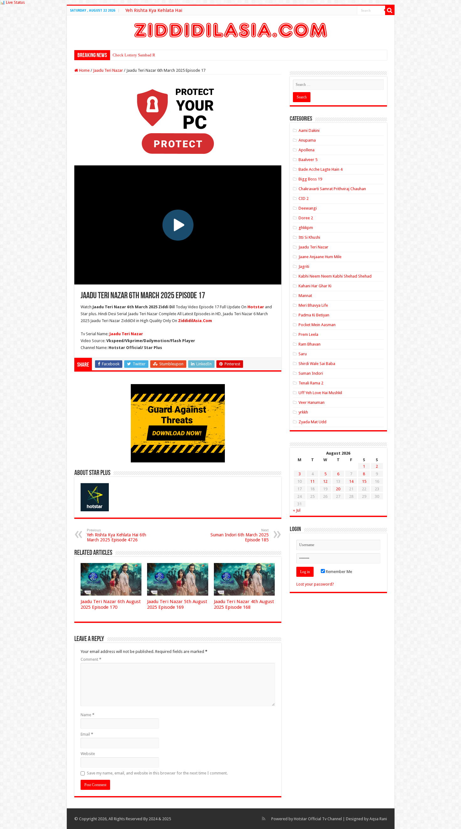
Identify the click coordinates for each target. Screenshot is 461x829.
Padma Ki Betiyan (314, 315)
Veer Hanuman (312, 402)
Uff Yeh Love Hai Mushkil (320, 392)
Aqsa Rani (378, 818)
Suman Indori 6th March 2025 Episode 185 (239, 535)
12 (325, 481)
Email (87, 734)
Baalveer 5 (308, 159)
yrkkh (303, 412)
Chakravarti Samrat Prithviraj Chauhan (332, 188)
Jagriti (304, 266)
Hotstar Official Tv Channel (318, 818)
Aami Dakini (309, 130)
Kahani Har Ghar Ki (315, 286)
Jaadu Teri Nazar (108, 70)
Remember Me (338, 571)
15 (364, 481)
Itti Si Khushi (309, 237)
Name (87, 714)
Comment (91, 659)
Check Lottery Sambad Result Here (142, 55)
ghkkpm (306, 227)
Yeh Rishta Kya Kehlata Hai (153, 10)
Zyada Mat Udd (312, 422)
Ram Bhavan (310, 344)
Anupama (307, 140)
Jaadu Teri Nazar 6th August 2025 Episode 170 (111, 604)
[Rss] (263, 818)
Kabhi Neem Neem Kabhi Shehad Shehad (335, 276)
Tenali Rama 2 (311, 383)
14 (351, 481)
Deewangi (308, 208)
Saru (303, 354)
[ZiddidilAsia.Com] (230, 29)
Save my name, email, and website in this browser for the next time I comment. (157, 773)
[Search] (390, 10)
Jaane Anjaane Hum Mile (320, 256)
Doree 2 (306, 218)
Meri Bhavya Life (313, 305)
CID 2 (304, 198)
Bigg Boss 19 (310, 179)
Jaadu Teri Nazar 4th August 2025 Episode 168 (244, 604)
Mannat (305, 295)
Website (88, 753)
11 (312, 481)
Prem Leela (308, 334)
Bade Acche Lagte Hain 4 (320, 169)
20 (338, 489)
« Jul (296, 510)
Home (84, 70)
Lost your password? (315, 584)
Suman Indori (311, 373)
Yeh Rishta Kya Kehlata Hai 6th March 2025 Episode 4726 (116, 535)
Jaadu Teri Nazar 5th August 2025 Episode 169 (177, 604)
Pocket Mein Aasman (317, 324)
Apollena (307, 150)
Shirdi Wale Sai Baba (317, 363)
